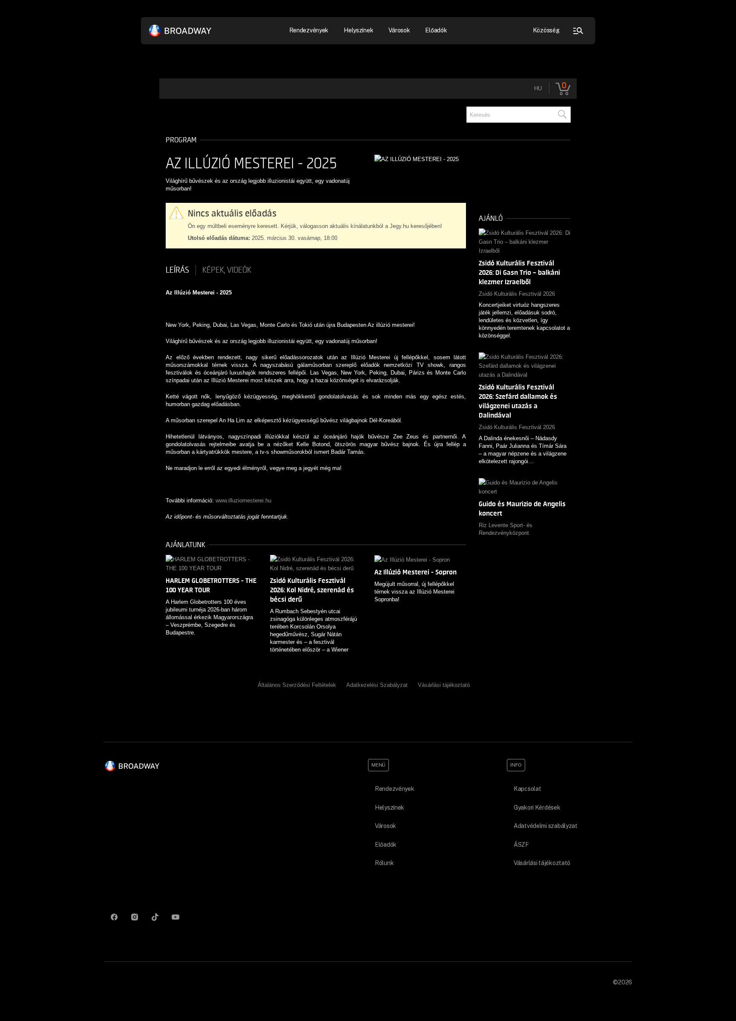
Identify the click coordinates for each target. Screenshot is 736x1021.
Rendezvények (394, 788)
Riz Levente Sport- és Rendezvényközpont (505, 529)
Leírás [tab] (177, 270)
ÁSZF (521, 844)
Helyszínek (358, 30)
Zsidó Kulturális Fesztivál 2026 (517, 294)
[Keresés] (562, 115)
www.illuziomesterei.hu (243, 500)
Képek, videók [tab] (226, 270)
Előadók (436, 30)
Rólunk (384, 862)
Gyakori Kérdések (537, 807)
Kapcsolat (527, 788)
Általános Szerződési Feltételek (297, 685)
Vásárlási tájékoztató (444, 685)
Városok (399, 30)
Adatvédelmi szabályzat (546, 825)
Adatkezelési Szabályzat (377, 685)
